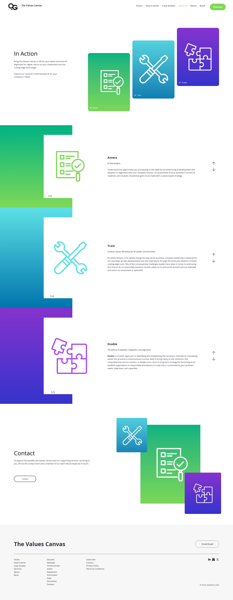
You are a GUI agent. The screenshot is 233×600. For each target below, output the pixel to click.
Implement (52, 572)
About (17, 572)
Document (52, 581)
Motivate (51, 562)
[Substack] (213, 559)
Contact (89, 562)
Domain (50, 584)
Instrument (52, 575)
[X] (217, 559)
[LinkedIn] (209, 559)
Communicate (53, 565)
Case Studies (20, 566)
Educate (50, 559)
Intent (49, 569)
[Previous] (214, 163)
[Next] (214, 169)
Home (17, 559)
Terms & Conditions (95, 569)
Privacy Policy (92, 565)
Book (16, 575)
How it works (20, 562)
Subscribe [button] (90, 559)
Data (49, 578)
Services (17, 569)
